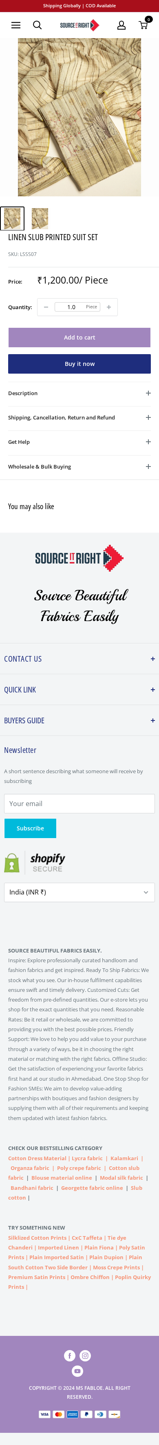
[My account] (121, 25)
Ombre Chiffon (90, 1277)
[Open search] (37, 25)
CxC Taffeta (87, 1237)
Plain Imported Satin (56, 1257)
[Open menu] (16, 25)
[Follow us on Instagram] (85, 1355)
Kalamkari (124, 1158)
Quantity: (20, 307)
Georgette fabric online (92, 1187)
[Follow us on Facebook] (69, 1355)
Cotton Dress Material (37, 1158)
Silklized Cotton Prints (37, 1237)
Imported (51, 1247)
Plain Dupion (106, 1257)
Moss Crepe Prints (116, 1267)
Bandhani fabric (32, 1187)
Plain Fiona (99, 1247)
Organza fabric (30, 1168)
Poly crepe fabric (79, 1168)
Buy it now (80, 364)
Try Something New (37, 1227)
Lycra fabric (87, 1158)
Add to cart (79, 337)
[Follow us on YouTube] (77, 1371)
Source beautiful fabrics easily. (55, 950)
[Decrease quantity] (46, 307)
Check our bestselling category (56, 1148)
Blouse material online (61, 1177)
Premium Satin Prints (36, 1277)
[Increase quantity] (108, 307)
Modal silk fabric (121, 1177)
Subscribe (30, 828)
